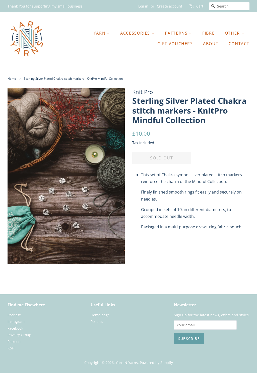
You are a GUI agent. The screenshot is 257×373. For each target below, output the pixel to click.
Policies (97, 321)
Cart (199, 6)
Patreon (14, 341)
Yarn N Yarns (127, 362)
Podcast (14, 315)
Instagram (16, 321)
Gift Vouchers (175, 43)
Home (12, 78)
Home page (100, 315)
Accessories (135, 33)
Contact (239, 43)
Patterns (177, 33)
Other (233, 33)
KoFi (11, 348)
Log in (143, 6)
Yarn (100, 33)
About (210, 43)
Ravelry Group (19, 334)
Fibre (208, 33)
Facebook (15, 328)
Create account (169, 6)
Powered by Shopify (156, 362)
